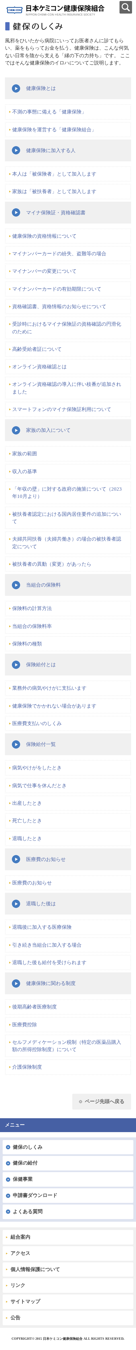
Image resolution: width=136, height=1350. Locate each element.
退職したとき (27, 838)
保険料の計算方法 (32, 608)
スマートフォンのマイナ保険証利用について (61, 409)
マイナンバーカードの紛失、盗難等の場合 (59, 253)
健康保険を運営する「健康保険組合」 (54, 129)
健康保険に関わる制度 (51, 983)
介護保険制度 (27, 1067)
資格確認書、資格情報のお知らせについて (59, 306)
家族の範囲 (24, 453)
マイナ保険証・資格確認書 (55, 212)
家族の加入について (48, 430)
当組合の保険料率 (32, 626)
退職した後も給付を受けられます (49, 962)
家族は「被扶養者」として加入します (54, 191)
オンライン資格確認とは (39, 366)
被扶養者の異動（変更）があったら (51, 564)
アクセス (20, 1253)
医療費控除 (24, 1024)
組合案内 (20, 1237)
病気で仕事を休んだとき (39, 785)
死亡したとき (27, 820)
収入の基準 (24, 471)
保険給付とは (41, 664)
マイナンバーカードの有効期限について (56, 289)
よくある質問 (28, 1211)
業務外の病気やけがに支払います (49, 688)
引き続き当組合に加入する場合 (47, 945)
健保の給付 (25, 1163)
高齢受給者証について (37, 349)
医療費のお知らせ (46, 859)
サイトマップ (25, 1301)
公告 (15, 1317)
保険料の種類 (27, 643)
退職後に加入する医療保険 (42, 927)
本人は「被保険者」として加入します (54, 174)
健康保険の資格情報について (44, 236)
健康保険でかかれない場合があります (54, 706)
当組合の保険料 (43, 585)
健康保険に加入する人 (51, 150)
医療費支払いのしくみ (37, 723)
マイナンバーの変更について (44, 271)
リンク (18, 1285)
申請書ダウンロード (35, 1195)
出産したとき (27, 803)
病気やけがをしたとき (37, 767)
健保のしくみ (28, 1147)
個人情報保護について (35, 1269)
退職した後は (41, 903)
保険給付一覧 (41, 744)
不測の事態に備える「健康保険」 (49, 111)
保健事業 (23, 1179)
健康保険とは (41, 88)
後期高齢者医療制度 (34, 1006)
